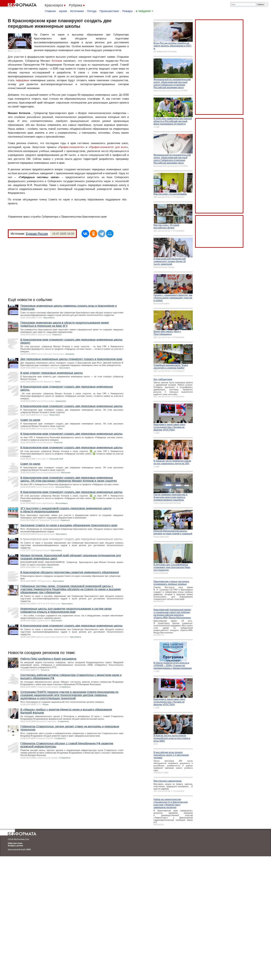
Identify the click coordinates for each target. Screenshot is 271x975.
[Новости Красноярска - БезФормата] (19, 4)
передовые (22, 80)
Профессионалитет (71, 147)
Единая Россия (37, 233)
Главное (50, 11)
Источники (77, 11)
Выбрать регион (15, 846)
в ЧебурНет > (144, 11)
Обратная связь (15, 843)
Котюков (57, 60)
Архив (63, 11)
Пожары (127, 11)
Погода (91, 11)
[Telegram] (101, 233)
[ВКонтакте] (85, 233)
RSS (29, 849)
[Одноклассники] (93, 233)
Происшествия (109, 11)
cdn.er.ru (17, 51)
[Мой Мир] (110, 233)
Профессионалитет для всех (108, 147)
